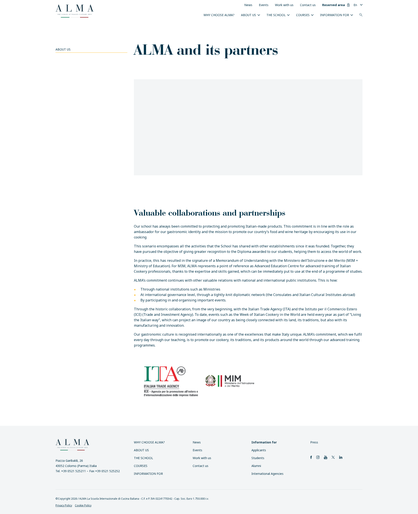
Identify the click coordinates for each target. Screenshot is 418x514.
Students (257, 458)
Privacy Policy (64, 505)
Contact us (308, 5)
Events (263, 5)
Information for (334, 15)
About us (248, 15)
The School (276, 15)
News (248, 5)
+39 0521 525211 (73, 471)
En (355, 5)
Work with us (284, 5)
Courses (303, 15)
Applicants (258, 450)
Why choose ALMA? (219, 15)
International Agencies (267, 474)
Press (314, 442)
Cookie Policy (83, 505)
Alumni (256, 466)
